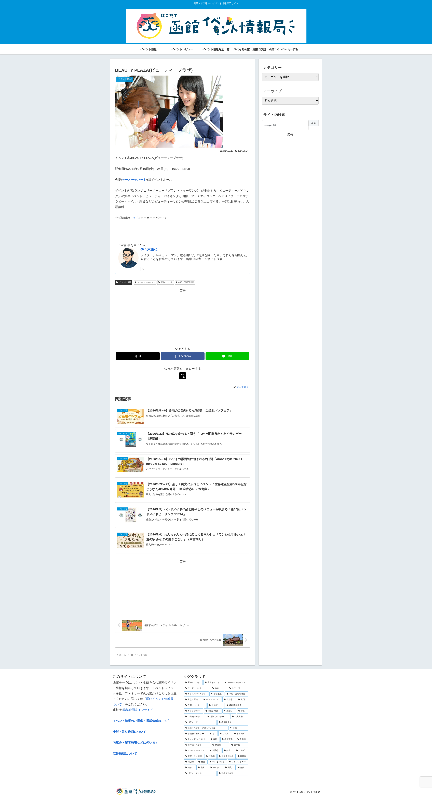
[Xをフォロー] (143, 269)
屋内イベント (167, 282)
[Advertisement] (182, 316)
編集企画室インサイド (138, 709)
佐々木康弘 (149, 249)
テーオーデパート (134, 179)
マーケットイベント (146, 282)
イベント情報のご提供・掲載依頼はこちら (141, 720)
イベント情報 (125, 282)
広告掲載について (125, 753)
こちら (134, 218)
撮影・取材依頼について (129, 731)
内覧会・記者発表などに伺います (135, 742)
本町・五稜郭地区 (186, 282)
